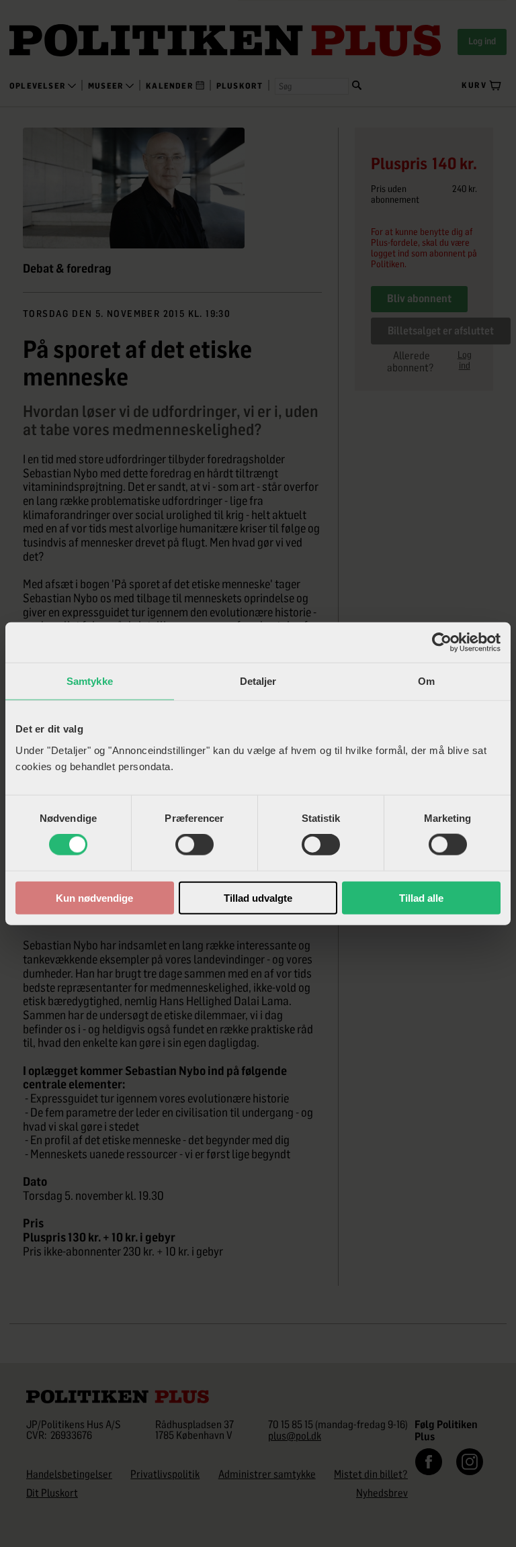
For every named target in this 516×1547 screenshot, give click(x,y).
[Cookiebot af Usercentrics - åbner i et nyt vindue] (442, 642)
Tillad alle (421, 897)
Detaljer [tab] (258, 681)
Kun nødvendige (94, 897)
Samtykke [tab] (90, 681)
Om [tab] (426, 681)
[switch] (194, 844)
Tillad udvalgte (258, 897)
